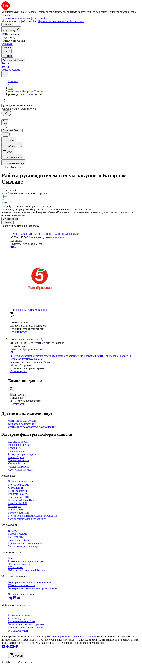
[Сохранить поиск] (4, 122)
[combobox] (17, 105)
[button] (5, 63)
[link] (7, 55)
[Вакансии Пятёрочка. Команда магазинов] (74, 278)
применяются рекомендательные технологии (70, 636)
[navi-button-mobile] (4, 74)
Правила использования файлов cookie (61, 21)
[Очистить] (6, 113)
